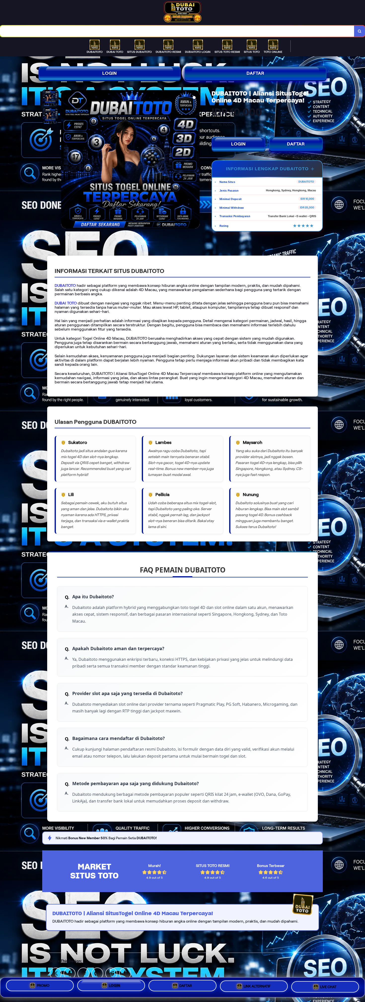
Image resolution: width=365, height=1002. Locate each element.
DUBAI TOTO (66, 303)
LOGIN (109, 73)
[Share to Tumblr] (125, 973)
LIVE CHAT (328, 987)
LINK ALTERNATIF (257, 987)
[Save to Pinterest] (97, 973)
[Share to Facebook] (69, 973)
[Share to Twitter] (56, 973)
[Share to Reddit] (111, 973)
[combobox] (177, 31)
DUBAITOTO (65, 285)
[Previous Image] (65, 160)
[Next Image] (196, 160)
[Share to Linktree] (83, 973)
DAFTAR (255, 73)
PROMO (43, 985)
